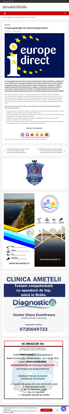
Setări (57, 410)
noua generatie (29, 139)
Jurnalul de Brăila (16, 31)
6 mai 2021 (8, 31)
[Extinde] (63, 275)
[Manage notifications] (65, 410)
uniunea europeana (41, 139)
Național (7, 25)
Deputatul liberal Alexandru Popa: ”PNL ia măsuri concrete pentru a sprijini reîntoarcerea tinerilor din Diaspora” (18, 150)
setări (12, 412)
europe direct (11, 139)
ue (34, 139)
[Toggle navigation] (5, 13)
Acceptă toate (46, 410)
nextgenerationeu (20, 139)
